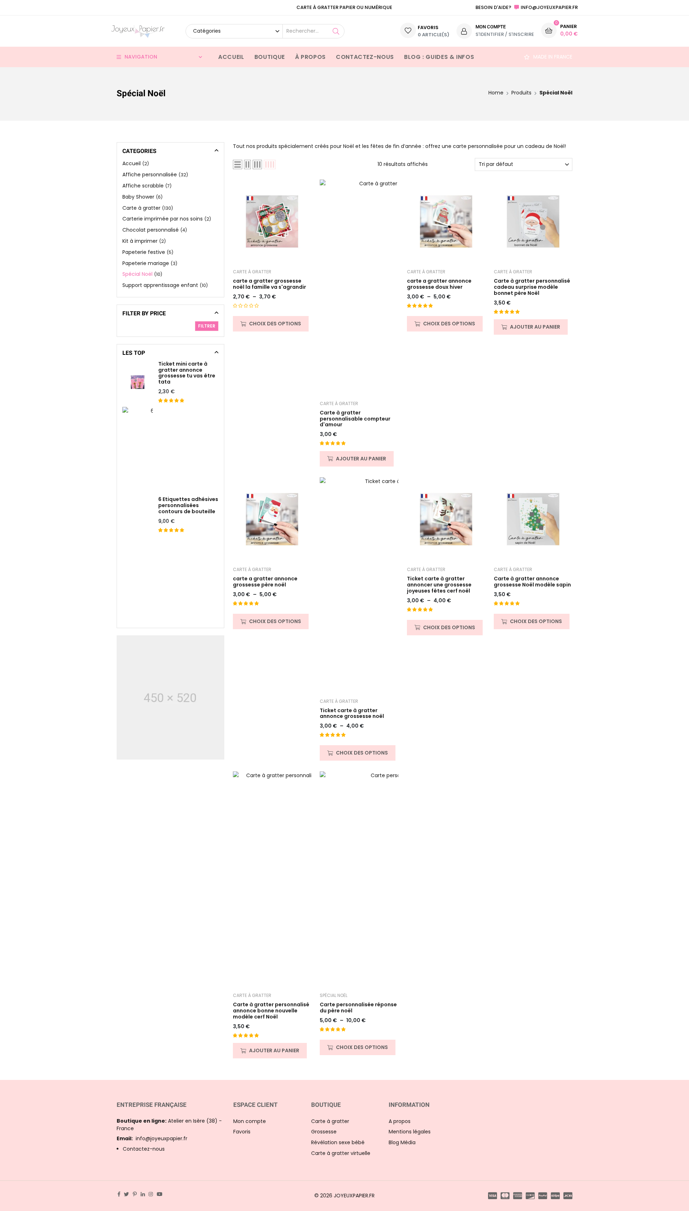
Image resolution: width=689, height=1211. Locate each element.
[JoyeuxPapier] (138, 31)
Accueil (231, 57)
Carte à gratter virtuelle (340, 1153)
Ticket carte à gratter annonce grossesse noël (352, 713)
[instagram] (151, 1194)
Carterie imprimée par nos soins (162, 218)
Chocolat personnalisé (150, 229)
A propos (400, 1121)
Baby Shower (138, 196)
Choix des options (275, 323)
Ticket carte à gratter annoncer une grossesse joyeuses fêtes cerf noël (439, 585)
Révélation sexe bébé (338, 1142)
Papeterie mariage (145, 263)
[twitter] (126, 1194)
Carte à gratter (252, 272)
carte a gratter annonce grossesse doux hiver (439, 284)
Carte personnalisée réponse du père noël (358, 1008)
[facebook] (119, 1194)
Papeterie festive (143, 252)
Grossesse (324, 1131)
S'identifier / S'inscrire (504, 34)
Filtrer (206, 326)
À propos (310, 57)
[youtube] (160, 1194)
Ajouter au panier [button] (361, 458)
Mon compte (249, 1121)
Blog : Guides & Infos (439, 57)
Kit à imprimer (140, 241)
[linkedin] (143, 1194)
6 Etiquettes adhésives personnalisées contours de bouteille (188, 505)
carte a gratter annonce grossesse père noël (265, 582)
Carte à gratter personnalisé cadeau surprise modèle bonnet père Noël (532, 287)
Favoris (241, 1131)
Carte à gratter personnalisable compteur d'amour (355, 419)
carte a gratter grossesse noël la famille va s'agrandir (269, 284)
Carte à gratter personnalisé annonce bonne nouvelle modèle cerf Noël (271, 1011)
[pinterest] (135, 1194)
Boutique (269, 57)
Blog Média (402, 1142)
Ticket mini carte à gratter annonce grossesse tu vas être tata (186, 373)
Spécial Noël (333, 995)
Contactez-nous (365, 57)
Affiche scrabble (143, 185)
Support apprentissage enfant (160, 285)
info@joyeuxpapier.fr (152, 1138)
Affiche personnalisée (149, 174)
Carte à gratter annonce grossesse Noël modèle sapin (532, 582)
